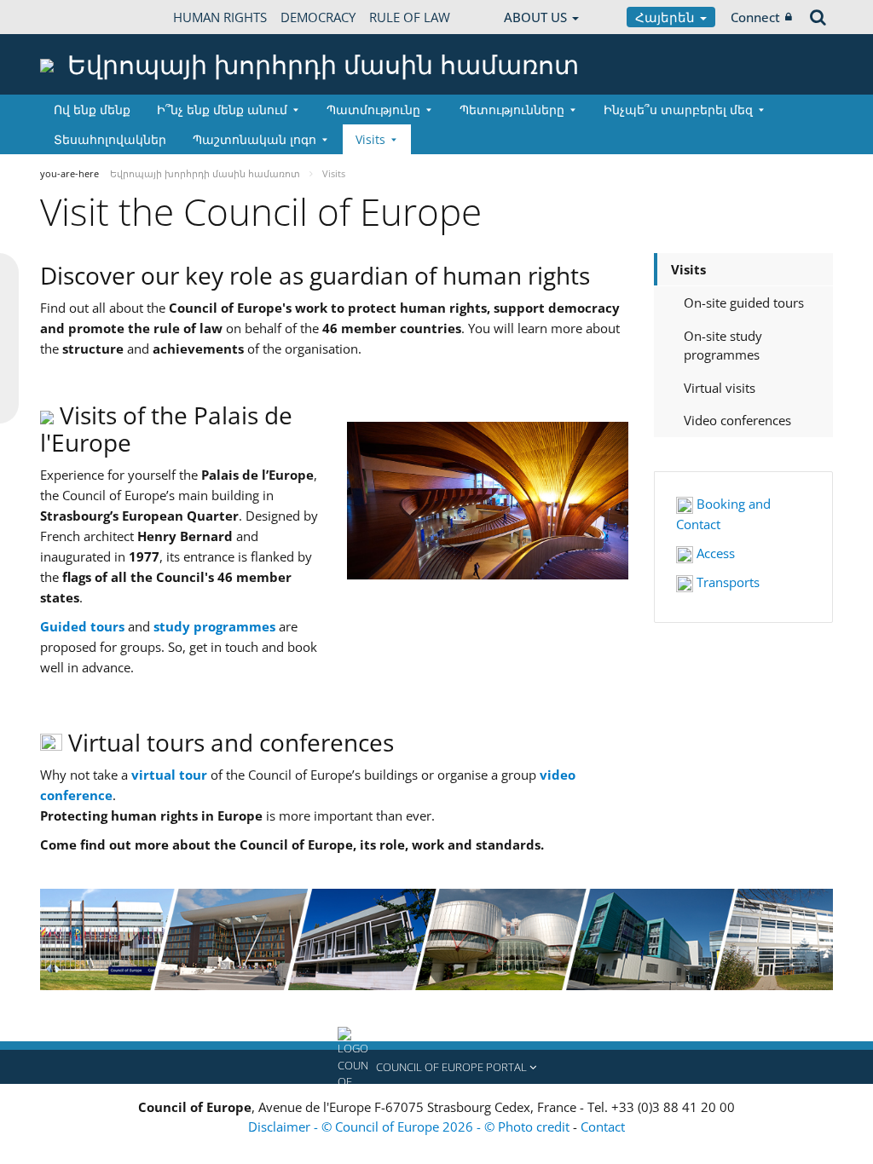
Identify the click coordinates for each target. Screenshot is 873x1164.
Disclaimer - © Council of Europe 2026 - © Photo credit (410, 1126)
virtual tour (169, 774)
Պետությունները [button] (512, 109)
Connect (755, 17)
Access (714, 553)
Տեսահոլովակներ (110, 139)
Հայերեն (666, 17)
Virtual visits (719, 387)
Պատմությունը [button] (373, 109)
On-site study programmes (723, 345)
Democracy (318, 17)
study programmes (214, 626)
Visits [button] (370, 139)
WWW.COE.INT (82, 17)
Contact (603, 1126)
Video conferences (737, 420)
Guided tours (82, 626)
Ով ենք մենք (92, 109)
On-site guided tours (744, 302)
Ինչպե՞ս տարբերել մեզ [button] (678, 109)
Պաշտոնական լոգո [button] (254, 139)
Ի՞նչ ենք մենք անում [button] (222, 109)
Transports (726, 582)
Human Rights (220, 17)
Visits (688, 269)
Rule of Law (409, 17)
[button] (436, 1067)
